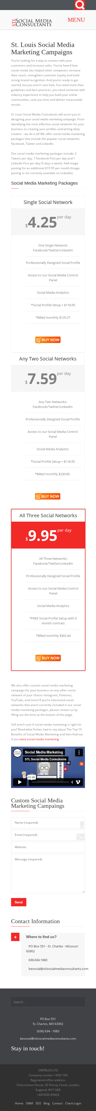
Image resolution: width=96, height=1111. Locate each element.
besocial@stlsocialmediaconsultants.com (58, 968)
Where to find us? (41, 937)
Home (19, 1103)
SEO (38, 1103)
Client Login (73, 1103)
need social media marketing (39, 739)
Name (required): (26, 822)
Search (80, 5)
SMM (29, 1103)
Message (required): (29, 859)
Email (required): (26, 835)
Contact (57, 1103)
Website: (21, 847)
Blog (47, 1103)
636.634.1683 (38, 960)
